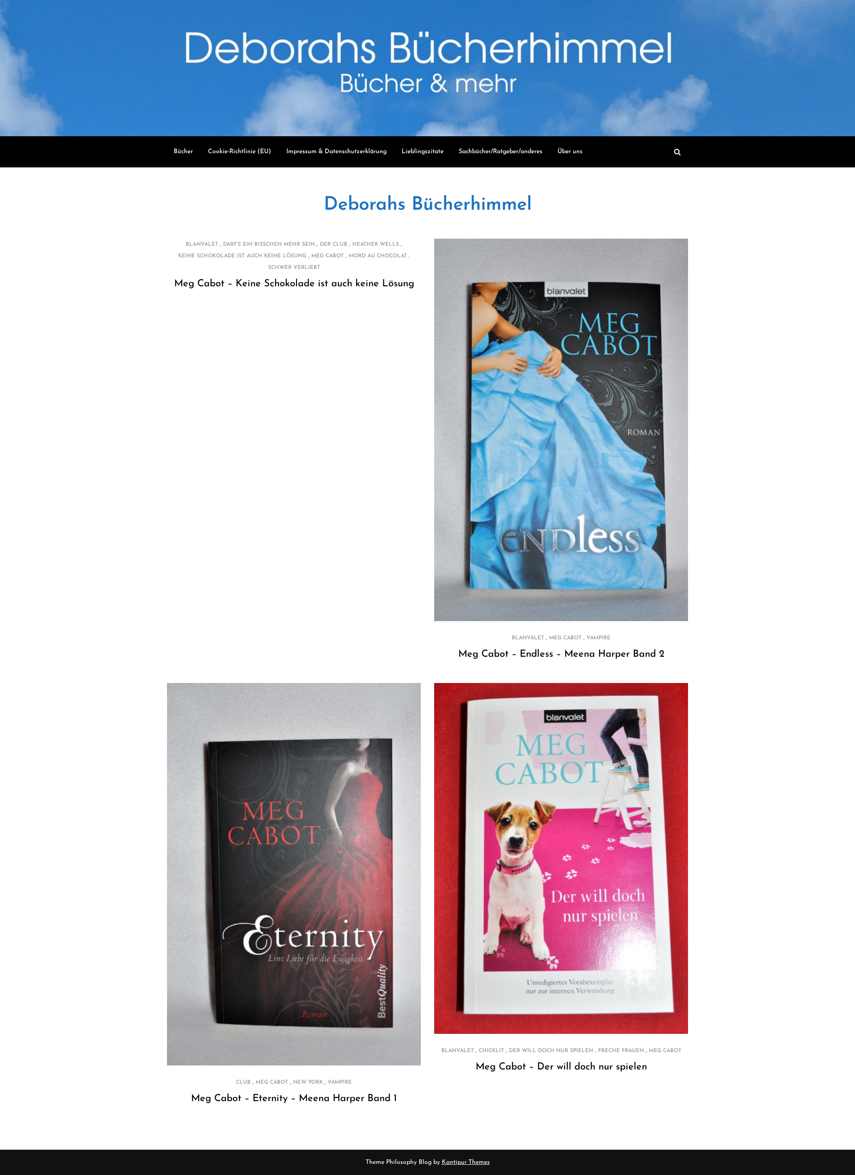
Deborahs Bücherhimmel (428, 205)
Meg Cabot (327, 256)
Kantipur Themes (466, 1162)
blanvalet (202, 244)
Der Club (333, 244)
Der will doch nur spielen (551, 1050)
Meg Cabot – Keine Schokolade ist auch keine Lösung (294, 284)
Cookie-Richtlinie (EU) (239, 151)
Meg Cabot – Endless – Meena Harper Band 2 (561, 654)
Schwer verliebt (294, 267)
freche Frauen (621, 1050)
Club (243, 1082)
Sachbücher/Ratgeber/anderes (500, 151)
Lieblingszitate (423, 151)
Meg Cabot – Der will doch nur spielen (561, 1067)
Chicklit (491, 1050)
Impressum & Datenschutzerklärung (336, 151)
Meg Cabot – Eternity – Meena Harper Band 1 (294, 1099)
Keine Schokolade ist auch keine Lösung (242, 256)
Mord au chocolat (378, 256)
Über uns (570, 151)
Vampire (598, 638)
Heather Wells (375, 244)
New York (308, 1082)
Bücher (183, 151)
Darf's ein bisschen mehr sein (269, 244)
